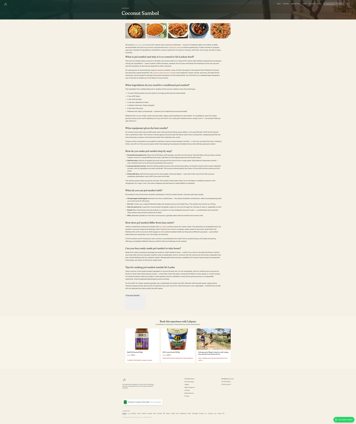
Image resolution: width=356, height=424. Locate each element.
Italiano (168, 413)
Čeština (134, 413)
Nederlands (183, 413)
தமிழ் (215, 413)
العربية (129, 413)
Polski (189, 413)
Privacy (186, 396)
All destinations (189, 379)
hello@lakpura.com (227, 379)
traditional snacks (175, 47)
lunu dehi (162, 227)
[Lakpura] (6, 4)
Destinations (296, 4)
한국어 (177, 413)
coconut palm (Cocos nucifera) (164, 73)
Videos (186, 384)
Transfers (286, 4)
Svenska (210, 413)
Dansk (139, 413)
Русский (201, 413)
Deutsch (144, 413)
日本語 (173, 413)
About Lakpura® (189, 387)
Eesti (154, 413)
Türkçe (219, 413)
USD (349, 4)
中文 (223, 413)
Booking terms (189, 393)
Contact (187, 390)
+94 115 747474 (226, 381)
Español (150, 413)
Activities (312, 4)
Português (195, 413)
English (124, 413)
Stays (279, 4)
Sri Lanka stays (189, 381)
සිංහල (205, 413)
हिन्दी (164, 413)
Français (159, 413)
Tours (304, 4)
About (319, 4)
